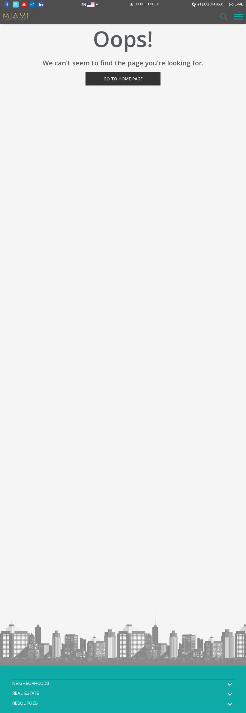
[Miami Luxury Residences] (15, 16)
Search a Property (223, 16)
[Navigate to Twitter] (16, 4)
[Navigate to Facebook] (7, 4)
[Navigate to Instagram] (32, 4)
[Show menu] (238, 16)
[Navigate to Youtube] (24, 4)
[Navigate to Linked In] (41, 4)
